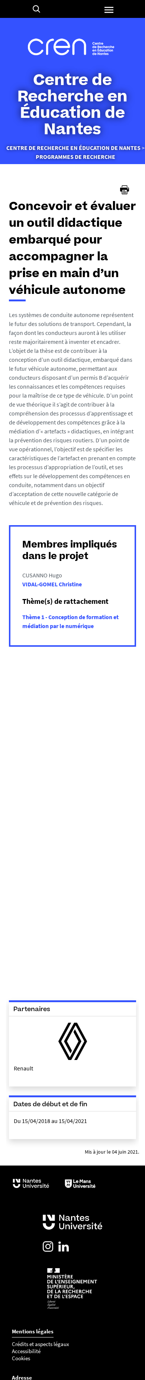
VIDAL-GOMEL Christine (52, 584)
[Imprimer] (124, 190)
